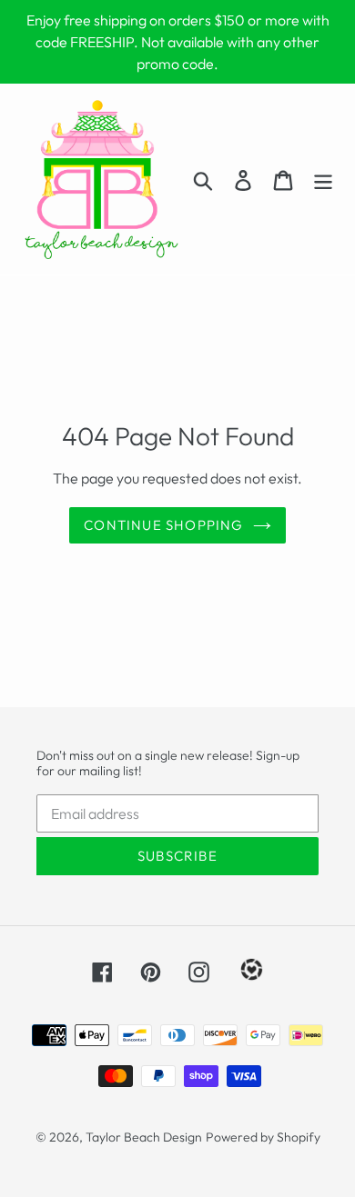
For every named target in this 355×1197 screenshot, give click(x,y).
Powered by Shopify (263, 1137)
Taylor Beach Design (144, 1137)
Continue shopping (163, 525)
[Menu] (323, 179)
